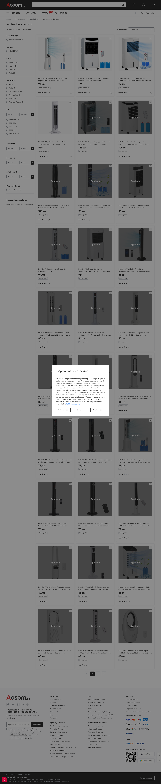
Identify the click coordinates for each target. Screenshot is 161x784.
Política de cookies (73, 404)
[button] (4, 779)
